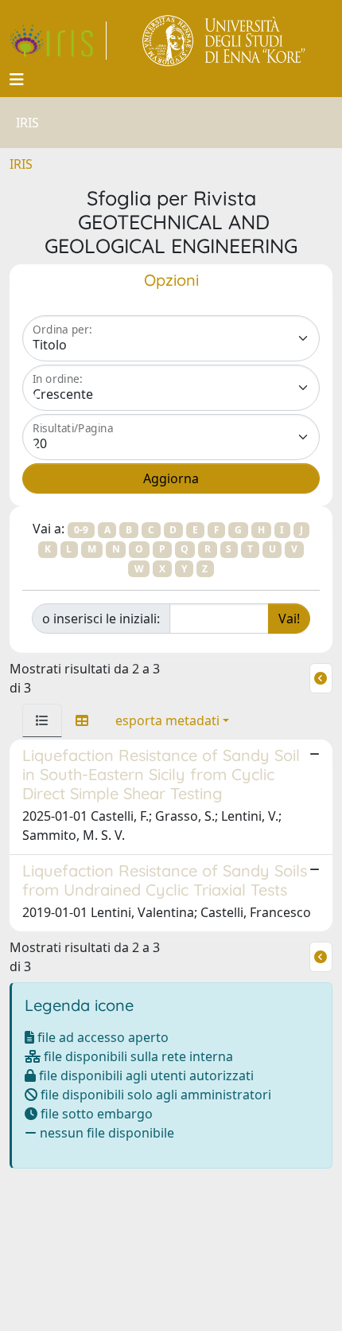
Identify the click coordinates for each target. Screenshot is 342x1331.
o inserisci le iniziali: (101, 618)
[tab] (42, 720)
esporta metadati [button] (167, 720)
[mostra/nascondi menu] (17, 80)
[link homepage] (58, 40)
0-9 (81, 530)
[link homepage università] (225, 41)
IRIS (21, 164)
